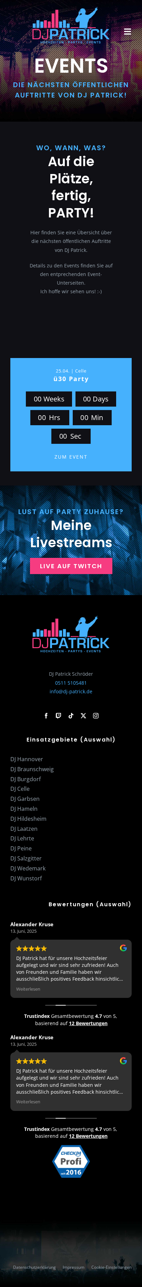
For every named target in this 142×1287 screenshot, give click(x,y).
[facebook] (46, 715)
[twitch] (58, 715)
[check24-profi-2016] (71, 1147)
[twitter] (83, 715)
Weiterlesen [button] (28, 989)
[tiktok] (71, 715)
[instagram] (96, 715)
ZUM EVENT (71, 456)
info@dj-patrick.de (71, 691)
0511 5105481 (71, 683)
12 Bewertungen (88, 1023)
